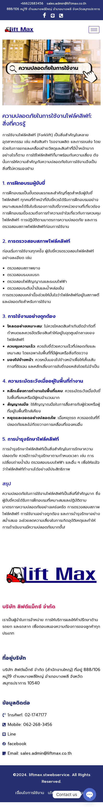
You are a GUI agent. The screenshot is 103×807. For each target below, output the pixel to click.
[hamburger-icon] (94, 29)
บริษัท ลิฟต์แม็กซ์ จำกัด (28, 607)
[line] (52, 15)
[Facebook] (44, 15)
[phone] (61, 15)
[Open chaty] (89, 794)
